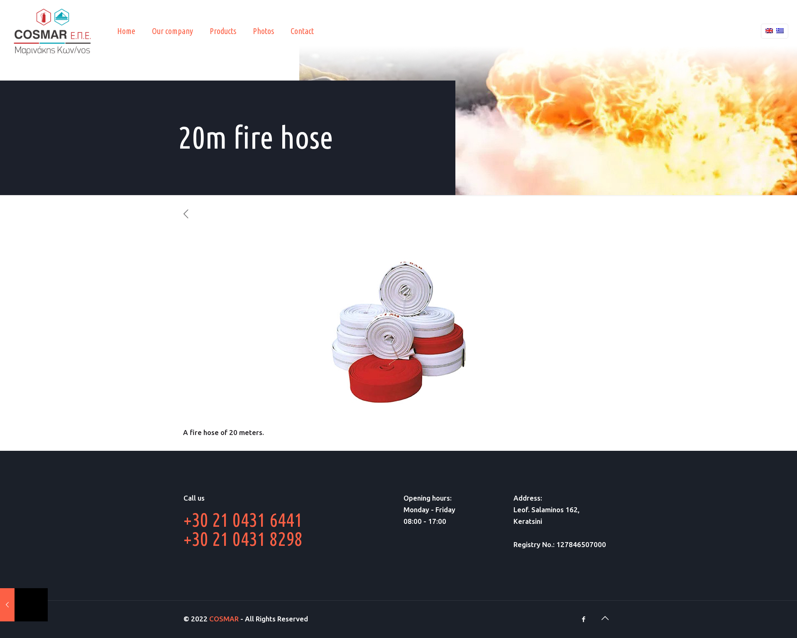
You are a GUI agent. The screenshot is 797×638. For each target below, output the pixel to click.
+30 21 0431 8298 (243, 539)
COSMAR (224, 619)
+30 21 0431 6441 (243, 519)
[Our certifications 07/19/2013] (24, 604)
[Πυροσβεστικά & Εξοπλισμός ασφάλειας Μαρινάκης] (52, 31)
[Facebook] (583, 619)
